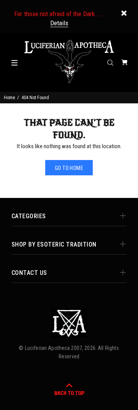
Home (9, 97)
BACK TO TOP (69, 393)
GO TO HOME (69, 168)
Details (59, 23)
